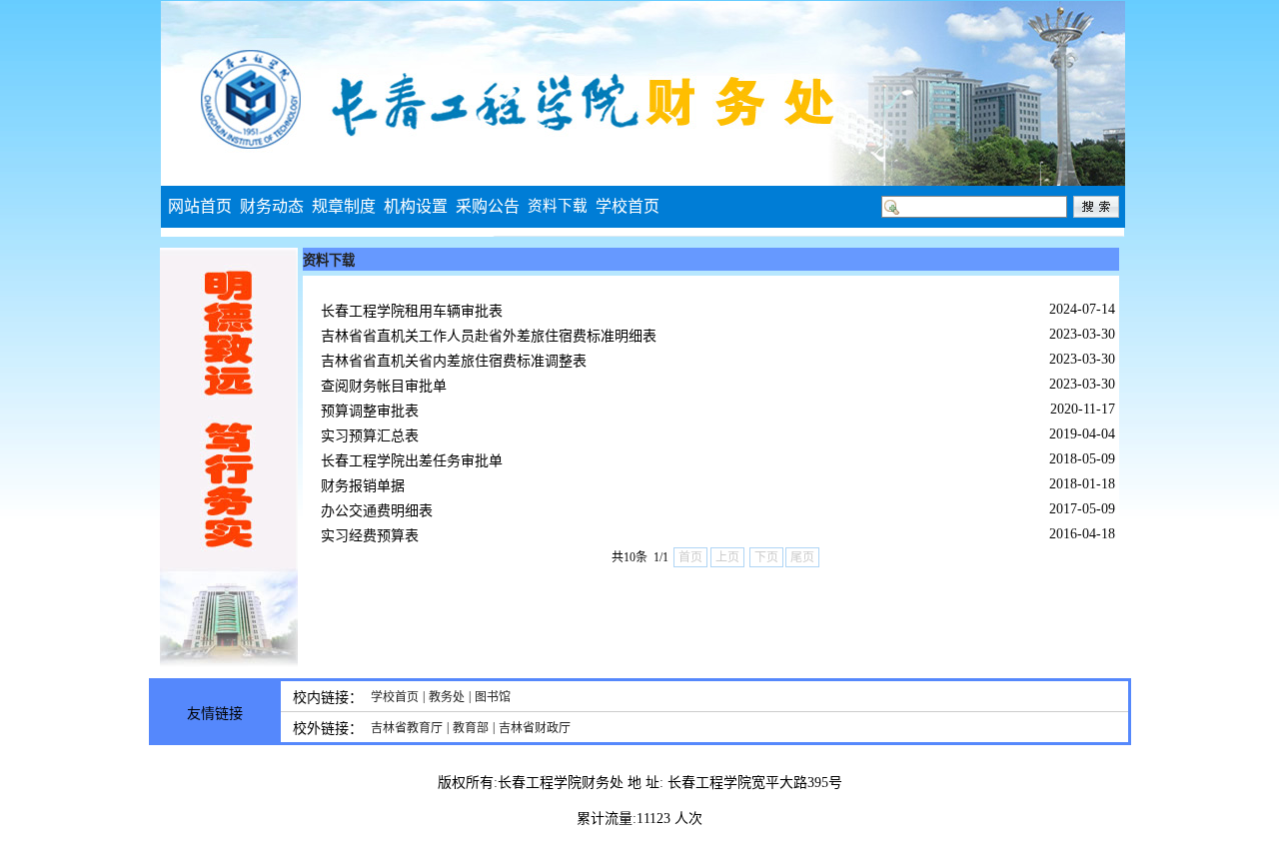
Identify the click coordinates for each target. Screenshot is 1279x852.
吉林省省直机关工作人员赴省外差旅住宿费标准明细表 (488, 336)
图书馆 (493, 697)
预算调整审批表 (370, 411)
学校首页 (395, 697)
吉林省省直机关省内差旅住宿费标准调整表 (454, 361)
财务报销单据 (363, 485)
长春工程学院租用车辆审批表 (412, 311)
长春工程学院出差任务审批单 (412, 460)
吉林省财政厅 (535, 728)
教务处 (447, 697)
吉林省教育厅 (407, 728)
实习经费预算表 (370, 535)
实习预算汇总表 (370, 435)
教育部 (471, 728)
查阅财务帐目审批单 (384, 386)
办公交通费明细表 (377, 510)
